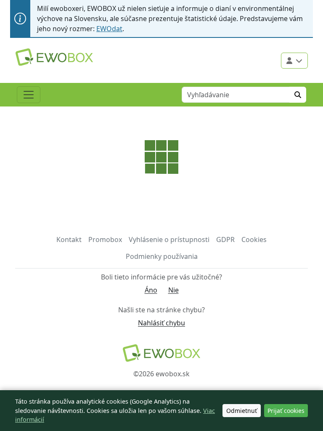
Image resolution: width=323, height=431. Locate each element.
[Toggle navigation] (28, 94)
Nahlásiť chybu (161, 322)
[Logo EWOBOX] (54, 57)
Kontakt (69, 239)
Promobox (105, 239)
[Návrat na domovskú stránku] (161, 353)
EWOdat (109, 28)
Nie (173, 290)
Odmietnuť (241, 411)
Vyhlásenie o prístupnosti (169, 239)
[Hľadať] (297, 95)
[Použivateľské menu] (294, 61)
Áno (151, 290)
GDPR (225, 239)
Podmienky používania (162, 256)
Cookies (254, 239)
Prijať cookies (285, 411)
